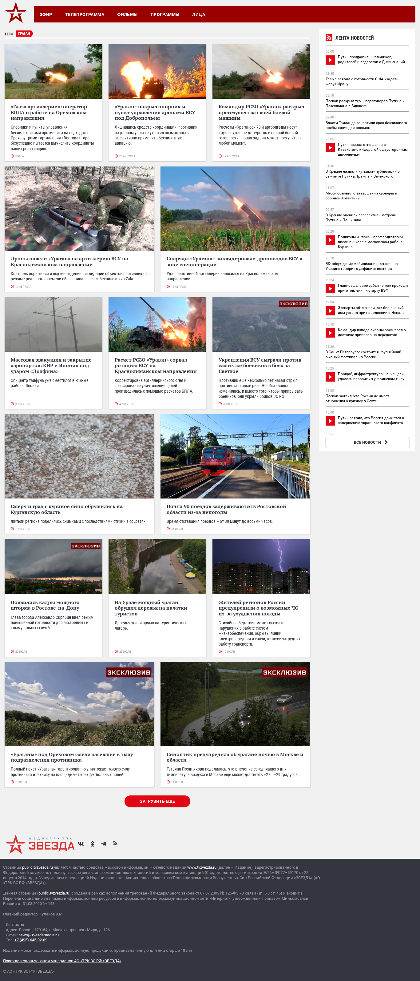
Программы (165, 14)
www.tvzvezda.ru (201, 867)
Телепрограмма (84, 14)
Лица (198, 14)
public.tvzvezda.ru (37, 867)
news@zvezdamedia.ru (38, 935)
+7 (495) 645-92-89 (30, 940)
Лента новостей (354, 37)
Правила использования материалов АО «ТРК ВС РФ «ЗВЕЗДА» (62, 961)
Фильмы (127, 14)
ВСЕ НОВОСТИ (367, 442)
